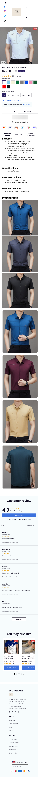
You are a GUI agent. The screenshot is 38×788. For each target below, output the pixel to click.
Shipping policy (13, 746)
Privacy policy (13, 739)
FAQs (10, 727)
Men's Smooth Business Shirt (10, 542)
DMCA (11, 730)
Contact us (12, 720)
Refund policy (13, 753)
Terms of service (14, 742)
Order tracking (13, 723)
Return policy (13, 749)
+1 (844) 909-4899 (15, 706)
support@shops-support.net (17, 708)
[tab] (14, 673)
